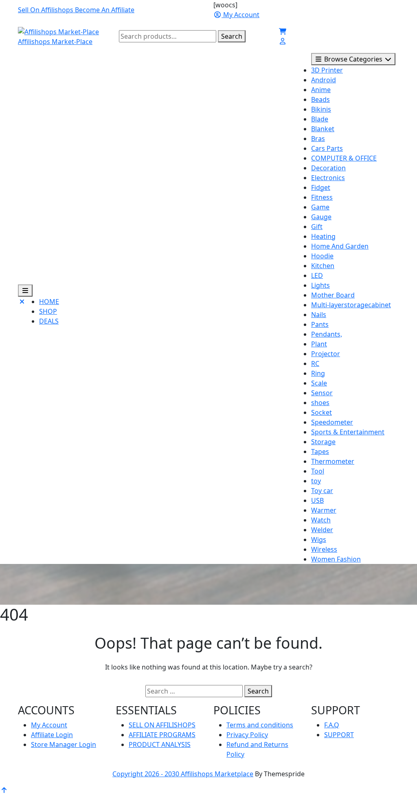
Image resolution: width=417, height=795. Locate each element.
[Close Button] (22, 315)
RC (315, 363)
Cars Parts (327, 148)
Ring (318, 373)
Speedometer (332, 422)
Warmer (323, 510)
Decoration (328, 167)
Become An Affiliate (104, 9)
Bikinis (321, 109)
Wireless (324, 549)
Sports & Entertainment (347, 431)
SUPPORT (339, 734)
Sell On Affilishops (46, 9)
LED (317, 275)
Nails (318, 314)
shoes (320, 402)
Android (323, 79)
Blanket (322, 128)
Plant (319, 343)
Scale (319, 383)
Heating (323, 236)
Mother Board (333, 295)
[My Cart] (283, 31)
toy (316, 480)
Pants (320, 324)
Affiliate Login (52, 734)
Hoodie (322, 255)
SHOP (48, 311)
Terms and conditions (259, 724)
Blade (319, 119)
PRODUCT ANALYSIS (160, 744)
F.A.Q (331, 724)
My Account (49, 724)
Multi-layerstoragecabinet (351, 304)
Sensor (322, 392)
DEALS (49, 321)
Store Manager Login (63, 744)
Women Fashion (336, 559)
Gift (317, 226)
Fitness (322, 197)
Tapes (320, 451)
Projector (325, 353)
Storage (323, 441)
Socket (321, 412)
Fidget (320, 187)
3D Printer (327, 70)
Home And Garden (340, 246)
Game (320, 207)
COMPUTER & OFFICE (344, 158)
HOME (49, 301)
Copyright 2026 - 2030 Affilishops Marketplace (182, 773)
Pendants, (326, 334)
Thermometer (332, 461)
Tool (317, 471)
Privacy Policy (247, 734)
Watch (321, 519)
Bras (318, 138)
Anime (321, 89)
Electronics (328, 177)
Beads (320, 99)
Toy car (322, 490)
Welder (322, 529)
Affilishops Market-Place (55, 41)
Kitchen (322, 265)
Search (231, 36)
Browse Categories (353, 59)
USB (317, 500)
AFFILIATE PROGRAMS (162, 734)
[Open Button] (25, 290)
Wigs (318, 539)
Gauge (321, 216)
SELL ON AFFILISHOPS (162, 724)
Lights (320, 285)
